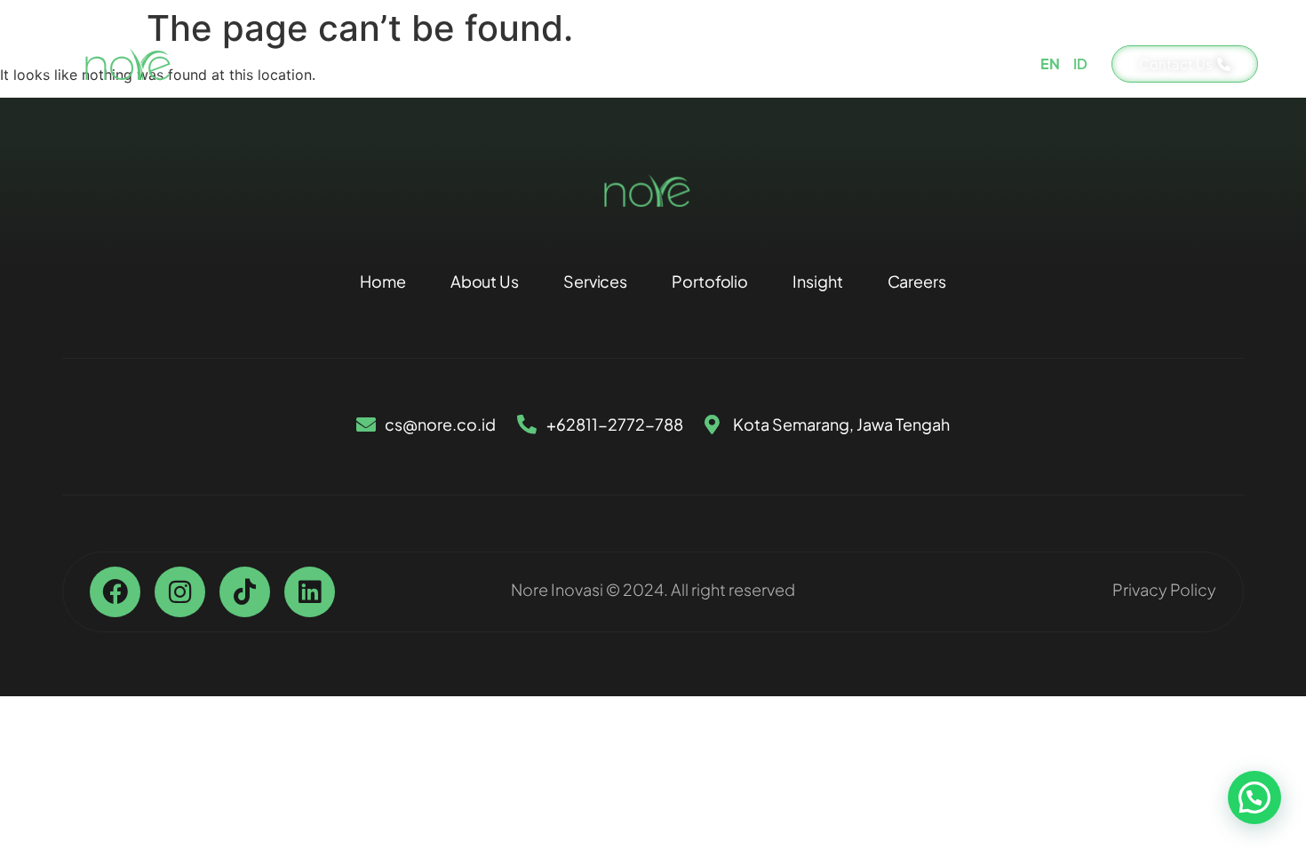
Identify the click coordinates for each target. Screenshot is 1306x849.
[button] (1254, 797)
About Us (556, 63)
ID (1080, 63)
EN (1050, 63)
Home (464, 63)
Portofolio (760, 63)
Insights (862, 63)
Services (656, 63)
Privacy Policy (1164, 589)
